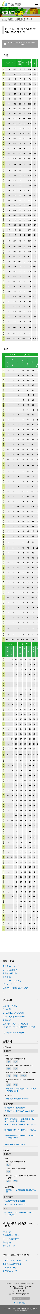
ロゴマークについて (12, 980)
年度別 (23, 1075)
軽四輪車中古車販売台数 (15, 1107)
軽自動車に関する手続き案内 (16, 1023)
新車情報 (7, 1020)
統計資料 (11, 19)
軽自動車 (7, 1000)
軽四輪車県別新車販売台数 (24, 19)
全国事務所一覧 (10, 973)
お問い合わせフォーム (21, 1298)
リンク (6, 991)
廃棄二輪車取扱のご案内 (16, 1255)
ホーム (4, 19)
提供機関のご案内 (11, 1235)
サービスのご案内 (11, 1239)
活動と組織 (8, 960)
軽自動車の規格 (10, 1005)
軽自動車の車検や (19, 1028)
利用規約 (7, 1242)
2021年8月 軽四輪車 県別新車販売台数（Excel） (21, 43)
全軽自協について (11, 966)
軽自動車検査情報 (20, 1225)
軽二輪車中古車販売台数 (15, 1201)
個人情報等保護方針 (20, 1303)
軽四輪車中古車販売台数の (19, 1111)
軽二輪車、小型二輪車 (19, 1213)
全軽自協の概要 (10, 970)
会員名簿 (7, 977)
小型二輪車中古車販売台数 (16, 1204)
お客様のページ (10, 1267)
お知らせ (7, 1231)
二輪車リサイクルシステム (15, 1260)
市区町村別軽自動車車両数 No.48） (20, 1136)
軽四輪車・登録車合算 (21, 1089)
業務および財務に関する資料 (16, 987)
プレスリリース (10, 984)
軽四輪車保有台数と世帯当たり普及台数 (20, 1131)
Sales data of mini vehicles (15, 1144)
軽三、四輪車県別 (20, 1125)
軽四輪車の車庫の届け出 (14, 1032)
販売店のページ (10, 1271)
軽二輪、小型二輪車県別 (21, 1191)
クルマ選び (8, 1009)
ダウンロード (9, 1246)
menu (36, 3)
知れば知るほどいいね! (13, 1013)
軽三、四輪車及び (20, 1120)
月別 (8, 1075)
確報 (15, 1061)
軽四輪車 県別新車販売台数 (17, 1098)
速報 (8, 1061)
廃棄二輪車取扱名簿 (12, 1264)
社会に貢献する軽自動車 (14, 1016)
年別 (15, 1075)
